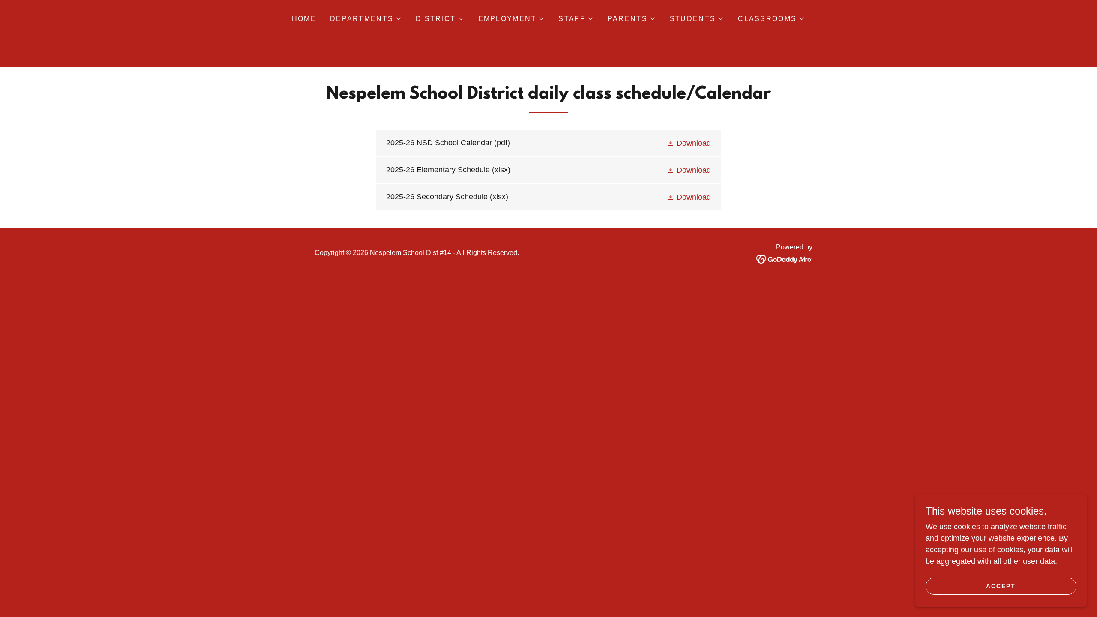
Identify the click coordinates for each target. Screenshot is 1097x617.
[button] (366, 19)
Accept (1001, 586)
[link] (548, 143)
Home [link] (304, 18)
